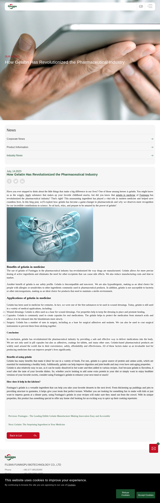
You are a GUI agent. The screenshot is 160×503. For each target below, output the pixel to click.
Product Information (17, 147)
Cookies (71, 485)
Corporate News (16, 139)
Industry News (14, 155)
